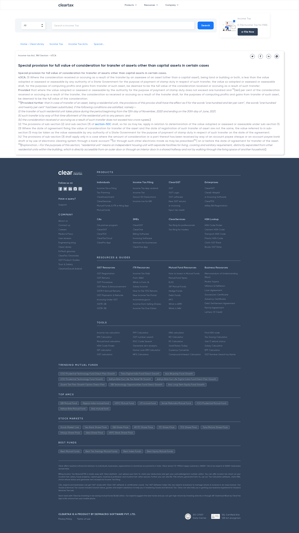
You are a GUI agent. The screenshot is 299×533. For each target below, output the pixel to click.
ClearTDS (209, 201)
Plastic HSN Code (214, 238)
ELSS (171, 282)
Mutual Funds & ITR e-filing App (113, 205)
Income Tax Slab (141, 273)
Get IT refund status (215, 341)
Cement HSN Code (215, 229)
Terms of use (83, 519)
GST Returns (103, 278)
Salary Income (140, 286)
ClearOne (138, 229)
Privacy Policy (65, 519)
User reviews (64, 238)
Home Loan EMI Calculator (146, 350)
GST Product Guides (69, 260)
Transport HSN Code (215, 234)
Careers (62, 229)
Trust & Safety (65, 264)
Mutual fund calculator (108, 341)
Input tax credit (177, 210)
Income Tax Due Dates (145, 308)
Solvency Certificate (215, 299)
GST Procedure (105, 282)
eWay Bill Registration (216, 205)
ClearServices (104, 201)
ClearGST (210, 188)
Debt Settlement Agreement (220, 303)
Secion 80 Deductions (144, 197)
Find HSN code (212, 332)
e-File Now (247, 31)
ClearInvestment (105, 197)
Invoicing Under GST (107, 299)
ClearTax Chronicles (68, 255)
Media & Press (65, 234)
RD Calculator (176, 337)
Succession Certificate (216, 294)
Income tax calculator (108, 332)
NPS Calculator (141, 354)
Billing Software (141, 234)
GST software (176, 197)
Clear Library (64, 247)
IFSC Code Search (142, 341)
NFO (171, 299)
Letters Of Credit (213, 312)
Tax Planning (103, 192)
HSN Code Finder (213, 225)
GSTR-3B (101, 308)
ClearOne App (140, 247)
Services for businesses (145, 242)
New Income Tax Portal (145, 295)
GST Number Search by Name (220, 354)
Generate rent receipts (145, 345)
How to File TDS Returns (145, 291)
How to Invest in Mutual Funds (184, 273)
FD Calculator (176, 341)
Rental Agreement (214, 307)
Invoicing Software (142, 238)
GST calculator (104, 354)
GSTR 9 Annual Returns (109, 291)
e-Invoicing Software (215, 197)
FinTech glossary (66, 251)
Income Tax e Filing (106, 188)
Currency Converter (179, 350)
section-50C (103, 124)
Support (62, 204)
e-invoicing (174, 205)
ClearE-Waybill (212, 192)
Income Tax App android (145, 188)
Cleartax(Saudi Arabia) (70, 268)
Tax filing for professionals (182, 225)
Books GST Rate (213, 247)
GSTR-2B (101, 304)
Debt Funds (175, 295)
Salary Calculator (214, 345)
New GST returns (177, 201)
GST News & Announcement (111, 286)
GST (171, 188)
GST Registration (106, 273)
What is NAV (175, 308)
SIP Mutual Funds (177, 286)
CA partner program (107, 225)
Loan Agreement (213, 290)
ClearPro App (104, 242)
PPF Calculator (140, 332)
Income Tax (139, 192)
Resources (149, 5)
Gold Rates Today (178, 345)
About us (63, 221)
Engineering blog (67, 242)
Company (170, 5)
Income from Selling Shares (147, 304)
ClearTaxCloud (104, 238)
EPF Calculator (212, 350)
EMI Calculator (104, 337)
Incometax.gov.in (141, 299)
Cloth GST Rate (213, 242)
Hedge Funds (175, 291)
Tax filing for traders (179, 229)
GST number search (143, 337)
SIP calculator (104, 350)
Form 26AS (138, 278)
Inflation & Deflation (215, 286)
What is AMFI (175, 304)
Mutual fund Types (178, 278)
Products (129, 5)
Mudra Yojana (212, 281)
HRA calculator (176, 332)
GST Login (174, 192)
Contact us (64, 225)
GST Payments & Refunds (110, 295)
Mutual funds (103, 210)
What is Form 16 (141, 282)
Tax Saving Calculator (216, 337)
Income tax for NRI (142, 201)
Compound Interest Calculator (185, 354)
